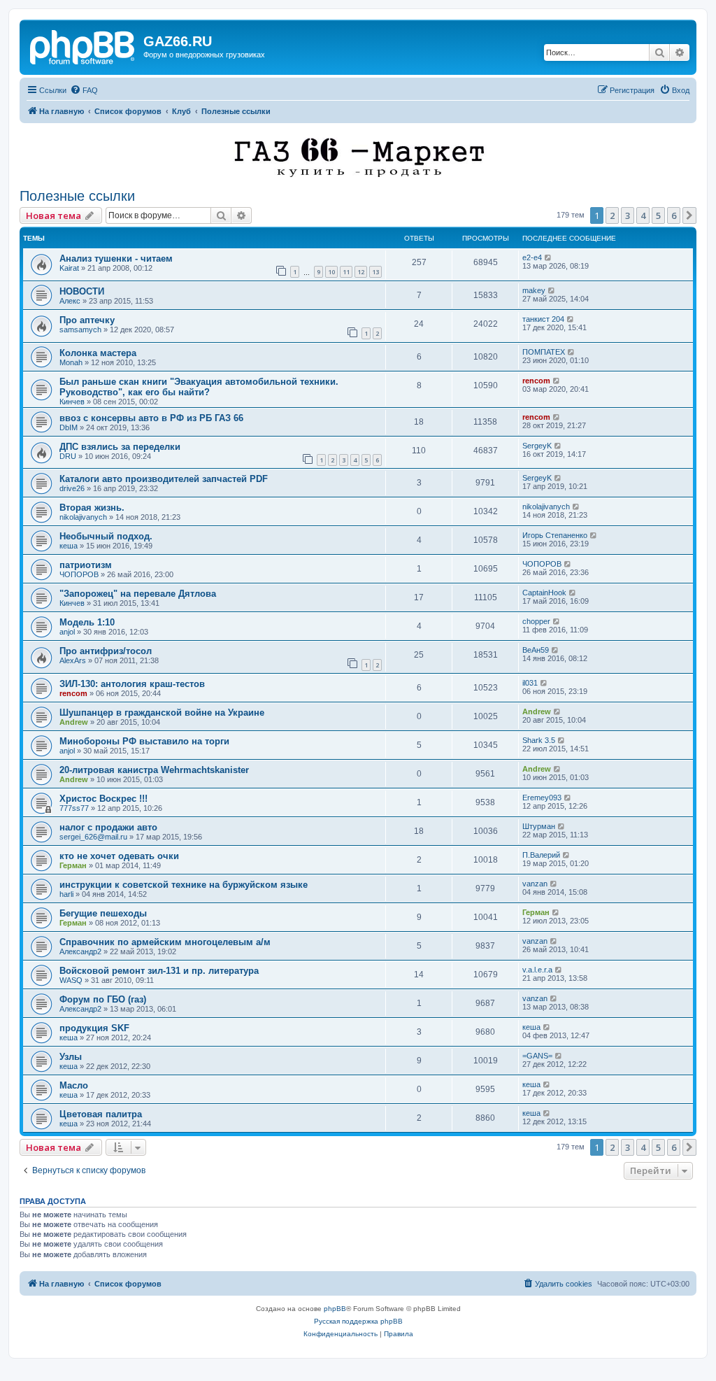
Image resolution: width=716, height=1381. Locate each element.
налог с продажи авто (108, 827)
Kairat (69, 268)
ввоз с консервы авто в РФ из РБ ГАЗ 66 (151, 418)
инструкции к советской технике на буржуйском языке (183, 884)
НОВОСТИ (81, 291)
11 (346, 271)
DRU (67, 456)
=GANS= (537, 1055)
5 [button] (658, 215)
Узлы (70, 1056)
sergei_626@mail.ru (93, 837)
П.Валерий (541, 855)
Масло (73, 1085)
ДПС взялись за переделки (119, 446)
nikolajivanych (83, 517)
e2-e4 (532, 257)
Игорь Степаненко (554, 535)
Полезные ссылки (77, 196)
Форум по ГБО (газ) (102, 999)
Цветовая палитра (100, 1114)
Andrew (73, 722)
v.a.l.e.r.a (537, 969)
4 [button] (642, 215)
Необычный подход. (105, 536)
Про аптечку (87, 320)
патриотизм (85, 565)
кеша (68, 545)
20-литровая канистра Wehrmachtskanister (154, 770)
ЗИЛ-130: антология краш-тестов (132, 684)
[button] (689, 215)
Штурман (538, 826)
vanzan (534, 883)
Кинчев (72, 401)
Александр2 (80, 951)
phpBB (335, 1308)
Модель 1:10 (87, 622)
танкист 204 (543, 319)
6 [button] (673, 215)
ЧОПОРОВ (79, 574)
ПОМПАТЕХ (543, 352)
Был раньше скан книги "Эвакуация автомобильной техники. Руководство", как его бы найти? (198, 386)
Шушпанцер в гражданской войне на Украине (161, 712)
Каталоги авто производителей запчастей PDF (163, 479)
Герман (73, 865)
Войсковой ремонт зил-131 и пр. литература (159, 970)
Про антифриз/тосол (105, 651)
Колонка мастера (97, 353)
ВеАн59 (535, 650)
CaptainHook (544, 592)
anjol (67, 632)
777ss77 (74, 808)
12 (360, 271)
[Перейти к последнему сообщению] (548, 257)
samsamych (80, 329)
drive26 (72, 488)
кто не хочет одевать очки (119, 856)
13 (375, 271)
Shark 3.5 (538, 740)
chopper (536, 621)
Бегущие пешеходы (103, 913)
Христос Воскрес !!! (103, 798)
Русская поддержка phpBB (358, 1321)
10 (331, 271)
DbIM (68, 427)
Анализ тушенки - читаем (116, 258)
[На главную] (83, 45)
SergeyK (537, 445)
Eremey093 (541, 797)
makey (533, 290)
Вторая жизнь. (91, 507)
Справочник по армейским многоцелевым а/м (165, 942)
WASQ (71, 980)
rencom (536, 380)
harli (66, 894)
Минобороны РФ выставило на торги (144, 741)
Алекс (69, 301)
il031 (530, 683)
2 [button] (612, 215)
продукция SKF (94, 1028)
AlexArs (72, 660)
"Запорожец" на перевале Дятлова (137, 593)
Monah (71, 362)
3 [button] (627, 215)
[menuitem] (84, 90)
